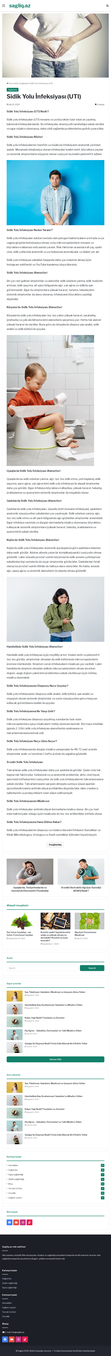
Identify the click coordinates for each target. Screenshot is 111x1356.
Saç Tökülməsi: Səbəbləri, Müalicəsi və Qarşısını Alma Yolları (55, 992)
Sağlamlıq (24, 83)
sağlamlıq (55, 844)
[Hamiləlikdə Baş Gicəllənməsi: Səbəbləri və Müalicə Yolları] (15, 1009)
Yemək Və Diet (15, 1188)
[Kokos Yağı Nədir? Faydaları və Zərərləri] (15, 1021)
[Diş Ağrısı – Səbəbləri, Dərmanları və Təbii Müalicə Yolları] (15, 1034)
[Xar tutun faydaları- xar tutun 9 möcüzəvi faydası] (21, 921)
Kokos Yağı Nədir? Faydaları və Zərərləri (44, 1018)
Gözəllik (12, 1193)
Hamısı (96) (55, 1059)
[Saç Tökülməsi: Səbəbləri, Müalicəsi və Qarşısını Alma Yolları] (15, 996)
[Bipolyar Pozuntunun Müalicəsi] (89, 921)
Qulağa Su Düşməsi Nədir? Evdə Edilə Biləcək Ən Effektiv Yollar (56, 1043)
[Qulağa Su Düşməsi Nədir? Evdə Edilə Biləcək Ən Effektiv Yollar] (15, 1047)
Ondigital (58, 1351)
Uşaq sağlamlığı (15, 1174)
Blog (10, 1184)
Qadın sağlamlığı (16, 1179)
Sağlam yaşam (15, 1198)
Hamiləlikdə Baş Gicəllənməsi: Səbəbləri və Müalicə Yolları (54, 1005)
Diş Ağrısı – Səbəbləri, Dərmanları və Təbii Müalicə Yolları (53, 1030)
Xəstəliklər (13, 1165)
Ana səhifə (13, 83)
